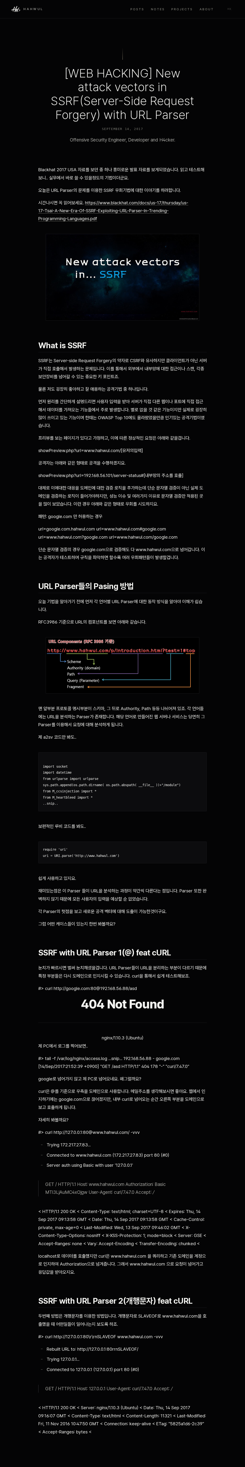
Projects (182, 9)
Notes (158, 9)
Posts (137, 9)
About (207, 9)
